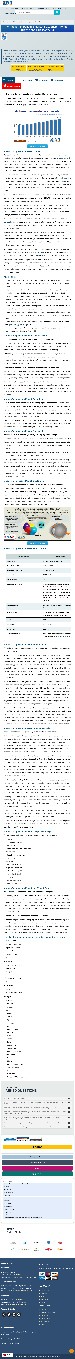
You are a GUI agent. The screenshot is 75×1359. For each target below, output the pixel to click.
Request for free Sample (37, 29)
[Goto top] (71, 1351)
